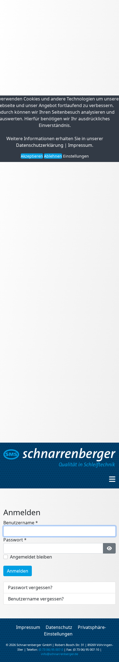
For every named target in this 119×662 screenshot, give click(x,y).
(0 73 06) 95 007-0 (51, 649)
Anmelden (17, 571)
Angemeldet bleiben (31, 557)
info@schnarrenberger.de (59, 654)
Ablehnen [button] (53, 156)
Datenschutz (59, 627)
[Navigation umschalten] (112, 479)
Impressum (80, 145)
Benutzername (20, 523)
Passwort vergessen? (30, 587)
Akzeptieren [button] (32, 156)
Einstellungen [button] (76, 156)
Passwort (15, 540)
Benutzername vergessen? (36, 599)
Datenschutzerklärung (39, 145)
